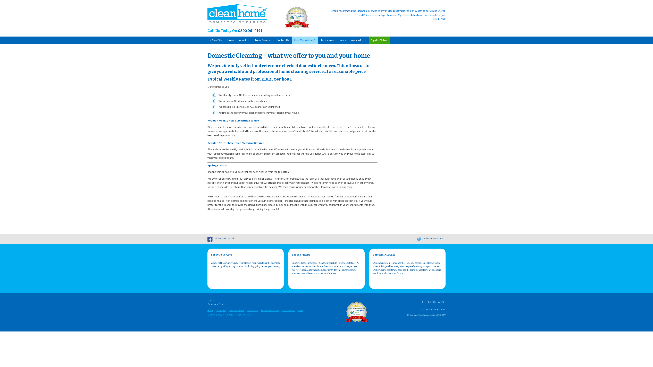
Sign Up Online (379, 40)
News (342, 40)
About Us (244, 40)
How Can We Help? (304, 40)
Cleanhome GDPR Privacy (220, 314)
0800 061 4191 (250, 31)
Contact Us (283, 40)
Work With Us (358, 40)
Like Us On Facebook (225, 238)
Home (230, 40)
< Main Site (216, 40)
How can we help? (270, 310)
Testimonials (327, 40)
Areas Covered (263, 40)
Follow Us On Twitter (433, 238)
